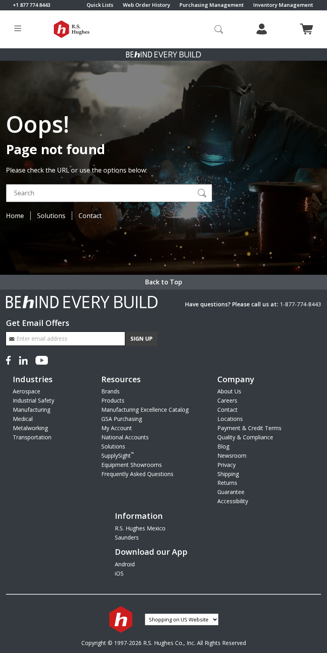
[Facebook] (10, 359)
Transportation (32, 437)
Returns (227, 482)
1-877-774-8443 (300, 304)
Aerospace (26, 391)
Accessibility (232, 501)
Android (125, 564)
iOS (119, 573)
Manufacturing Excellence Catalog (145, 409)
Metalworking (30, 428)
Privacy (226, 464)
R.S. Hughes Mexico (140, 528)
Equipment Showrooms (131, 464)
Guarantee (230, 492)
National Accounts (125, 437)
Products (112, 400)
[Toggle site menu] (17, 29)
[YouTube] (41, 359)
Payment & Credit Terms (249, 428)
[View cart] (306, 29)
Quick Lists (100, 5)
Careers (227, 400)
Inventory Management (283, 5)
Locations (230, 419)
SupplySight (117, 455)
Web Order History (146, 5)
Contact (90, 215)
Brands (110, 391)
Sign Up (141, 338)
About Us (229, 391)
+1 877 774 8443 (31, 5)
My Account (116, 428)
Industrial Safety (33, 400)
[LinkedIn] (23, 359)
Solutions (51, 215)
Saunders (127, 537)
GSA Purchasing (121, 419)
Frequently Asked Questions (137, 474)
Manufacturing (31, 409)
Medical (23, 419)
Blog (223, 446)
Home (15, 215)
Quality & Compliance (245, 437)
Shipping (228, 474)
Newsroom (231, 455)
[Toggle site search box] (219, 29)
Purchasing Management (211, 5)
